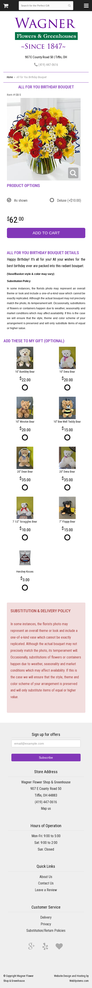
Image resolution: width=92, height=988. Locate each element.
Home (10, 77)
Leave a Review (46, 890)
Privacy (46, 924)
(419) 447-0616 (48, 65)
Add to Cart (46, 233)
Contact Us (46, 883)
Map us (46, 808)
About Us (46, 877)
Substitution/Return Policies (45, 930)
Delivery (46, 917)
